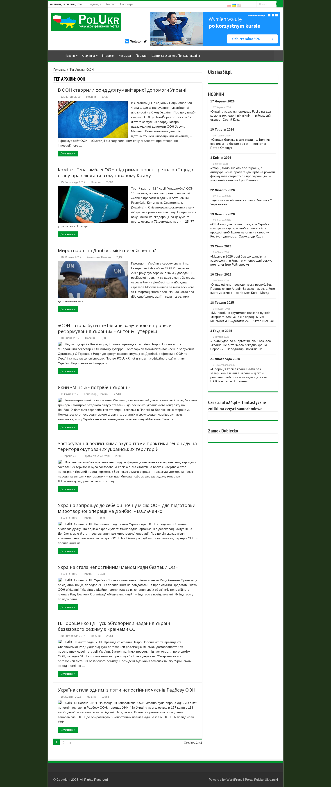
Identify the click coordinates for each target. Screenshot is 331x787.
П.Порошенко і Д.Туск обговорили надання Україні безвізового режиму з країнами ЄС (114, 626)
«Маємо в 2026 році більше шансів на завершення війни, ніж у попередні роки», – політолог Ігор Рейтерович (242, 260)
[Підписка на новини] (201, 79)
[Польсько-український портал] (86, 21)
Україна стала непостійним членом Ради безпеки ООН (118, 567)
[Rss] (244, 4)
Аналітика (88, 56)
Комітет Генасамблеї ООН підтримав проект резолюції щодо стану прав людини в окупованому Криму (125, 173)
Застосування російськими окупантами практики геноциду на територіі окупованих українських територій (127, 446)
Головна (59, 69)
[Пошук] (280, 4)
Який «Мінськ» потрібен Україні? (94, 387)
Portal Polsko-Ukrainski (261, 779)
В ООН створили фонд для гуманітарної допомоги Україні (122, 90)
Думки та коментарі (97, 456)
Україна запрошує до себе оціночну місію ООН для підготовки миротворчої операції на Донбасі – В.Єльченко (126, 508)
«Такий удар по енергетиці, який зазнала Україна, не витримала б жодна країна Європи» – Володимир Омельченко (240, 345)
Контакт (111, 4)
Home (56, 55)
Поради (141, 56)
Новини (70, 56)
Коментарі (90, 394)
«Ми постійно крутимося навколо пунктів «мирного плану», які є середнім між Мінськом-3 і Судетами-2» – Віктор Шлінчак (242, 317)
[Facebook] (248, 4)
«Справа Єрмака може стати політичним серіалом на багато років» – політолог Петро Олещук (240, 143)
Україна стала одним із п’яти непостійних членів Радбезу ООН (126, 690)
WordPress (234, 779)
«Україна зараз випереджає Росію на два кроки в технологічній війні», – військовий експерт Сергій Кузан (240, 115)
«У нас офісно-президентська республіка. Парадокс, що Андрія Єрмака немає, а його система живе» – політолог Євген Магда (242, 288)
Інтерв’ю (108, 56)
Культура (125, 56)
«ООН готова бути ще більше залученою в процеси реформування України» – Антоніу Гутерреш (115, 328)
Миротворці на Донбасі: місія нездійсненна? (107, 250)
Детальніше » (68, 153)
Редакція (95, 4)
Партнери (127, 4)
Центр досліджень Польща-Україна (176, 56)
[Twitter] (253, 4)
